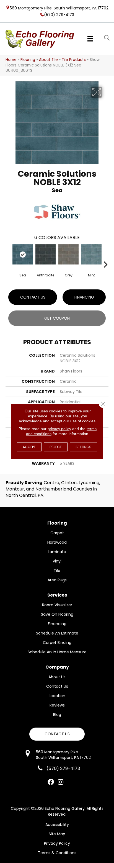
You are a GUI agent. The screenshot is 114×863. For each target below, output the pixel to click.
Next (106, 256)
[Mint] (91, 254)
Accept (29, 447)
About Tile (48, 59)
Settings (83, 447)
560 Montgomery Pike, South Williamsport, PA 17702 (59, 8)
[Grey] (68, 254)
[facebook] (51, 782)
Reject (56, 447)
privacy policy (59, 429)
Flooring (27, 59)
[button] (57, 734)
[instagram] (60, 782)
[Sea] (22, 254)
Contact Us (32, 297)
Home (11, 59)
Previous (8, 256)
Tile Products (74, 59)
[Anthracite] (45, 254)
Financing (84, 297)
